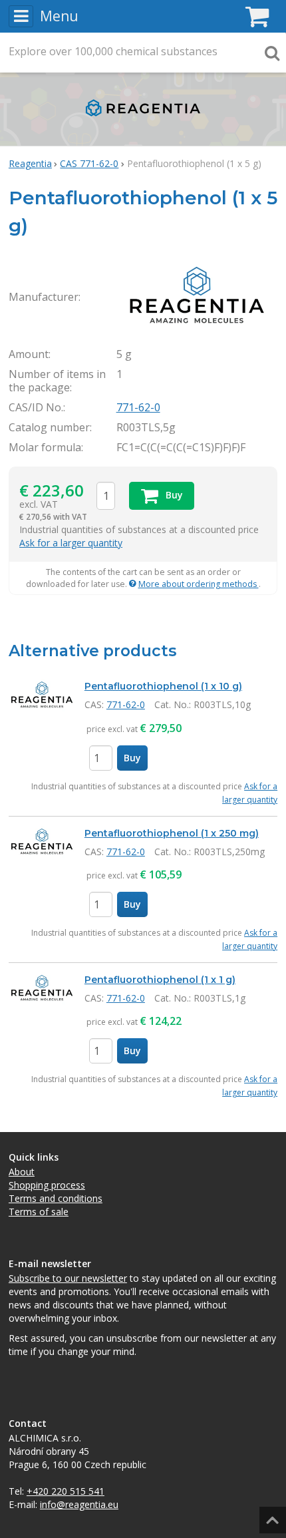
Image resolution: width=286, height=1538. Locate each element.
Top (270, 1515)
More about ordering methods (198, 584)
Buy (132, 757)
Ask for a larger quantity (70, 542)
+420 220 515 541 (65, 1491)
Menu (59, 16)
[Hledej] (272, 53)
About (22, 1171)
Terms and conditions (55, 1198)
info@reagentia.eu (79, 1504)
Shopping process (47, 1185)
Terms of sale (39, 1211)
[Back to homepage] (143, 119)
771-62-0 (138, 407)
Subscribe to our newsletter (68, 1278)
